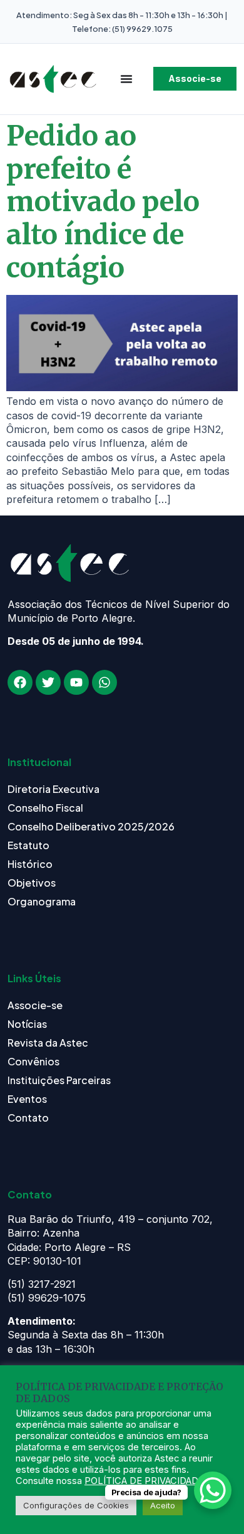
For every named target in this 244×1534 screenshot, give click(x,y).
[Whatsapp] (104, 682)
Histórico (30, 863)
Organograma (42, 901)
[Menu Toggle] (126, 78)
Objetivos (32, 882)
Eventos (27, 1098)
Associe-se (35, 1005)
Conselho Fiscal (45, 807)
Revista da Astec (48, 1042)
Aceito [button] (162, 1505)
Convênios (33, 1061)
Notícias (27, 1023)
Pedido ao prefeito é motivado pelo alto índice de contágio (103, 202)
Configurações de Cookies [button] (76, 1505)
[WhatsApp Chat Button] (212, 1490)
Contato (28, 1117)
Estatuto (28, 845)
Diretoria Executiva (53, 788)
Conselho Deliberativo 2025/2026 (91, 826)
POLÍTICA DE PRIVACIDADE (144, 1481)
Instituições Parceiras (59, 1080)
